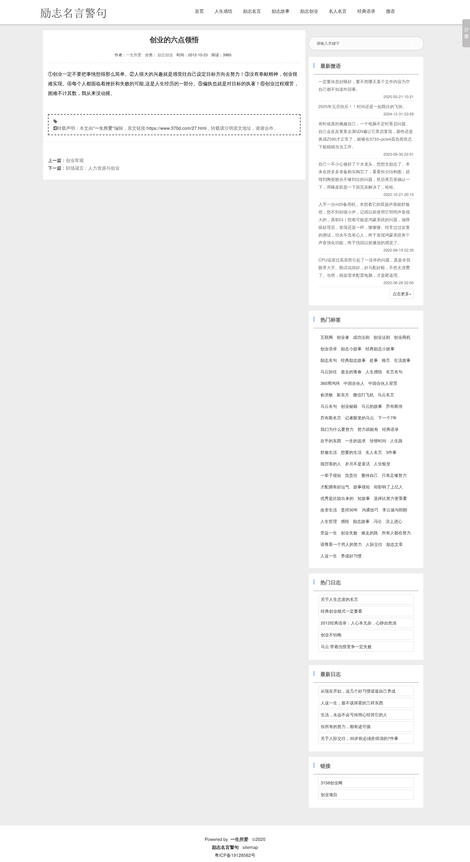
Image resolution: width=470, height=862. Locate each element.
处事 (374, 360)
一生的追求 (355, 441)
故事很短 (361, 487)
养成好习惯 (351, 556)
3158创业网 (331, 783)
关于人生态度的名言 (339, 599)
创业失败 (349, 533)
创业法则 (381, 337)
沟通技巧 (370, 510)
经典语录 (366, 11)
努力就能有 (367, 429)
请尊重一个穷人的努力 (341, 544)
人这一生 (328, 556)
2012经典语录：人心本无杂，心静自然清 (358, 623)
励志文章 (394, 544)
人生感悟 (223, 11)
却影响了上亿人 (388, 487)
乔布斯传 (394, 406)
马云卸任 (328, 372)
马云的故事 (371, 406)
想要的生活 (351, 452)
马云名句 (328, 406)
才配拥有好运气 (334, 487)
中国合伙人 (354, 383)
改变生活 (328, 510)
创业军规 (75, 160)
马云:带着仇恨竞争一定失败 (346, 646)
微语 (390, 11)
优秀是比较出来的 (337, 498)
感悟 (345, 521)
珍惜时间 (378, 441)
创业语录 (328, 349)
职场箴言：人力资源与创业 (93, 168)
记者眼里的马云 (359, 418)
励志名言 (252, 11)
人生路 (396, 441)
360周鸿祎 (330, 383)
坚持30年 (349, 510)
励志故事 (281, 11)
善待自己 (369, 475)
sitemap (250, 847)
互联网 (326, 337)
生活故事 (402, 360)
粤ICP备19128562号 (235, 855)
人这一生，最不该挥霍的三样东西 (352, 703)
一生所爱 (133, 55)
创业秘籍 (349, 406)
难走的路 (369, 533)
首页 (199, 11)
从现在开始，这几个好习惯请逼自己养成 (358, 691)
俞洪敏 (326, 395)
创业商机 (402, 337)
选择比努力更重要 (390, 498)
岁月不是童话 (357, 464)
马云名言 (386, 395)
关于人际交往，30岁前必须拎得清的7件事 (359, 738)
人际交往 (374, 544)
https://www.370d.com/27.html (177, 128)
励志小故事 (351, 349)
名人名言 (338, 11)
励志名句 (328, 360)
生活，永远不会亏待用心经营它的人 (354, 714)
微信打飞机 (363, 395)
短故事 (363, 498)
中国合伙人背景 (382, 383)
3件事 (391, 452)
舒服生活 (328, 452)
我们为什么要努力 (337, 429)
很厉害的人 (330, 464)
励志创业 (309, 11)
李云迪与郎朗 (394, 510)
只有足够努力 (394, 475)
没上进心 (394, 521)
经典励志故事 (353, 360)
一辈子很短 (330, 475)
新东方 (343, 395)
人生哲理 (328, 521)
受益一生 (328, 533)
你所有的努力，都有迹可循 (346, 726)
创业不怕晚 (331, 635)
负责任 (351, 475)
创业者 (343, 337)
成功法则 (361, 337)
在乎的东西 (330, 441)
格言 (386, 360)
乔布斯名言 (330, 418)
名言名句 (394, 372)
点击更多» (402, 294)
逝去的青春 (351, 372)
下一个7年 (387, 418)
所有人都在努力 (396, 533)
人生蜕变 (382, 464)
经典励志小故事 (380, 349)
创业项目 (329, 794)
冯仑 (377, 521)
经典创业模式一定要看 (341, 611)
